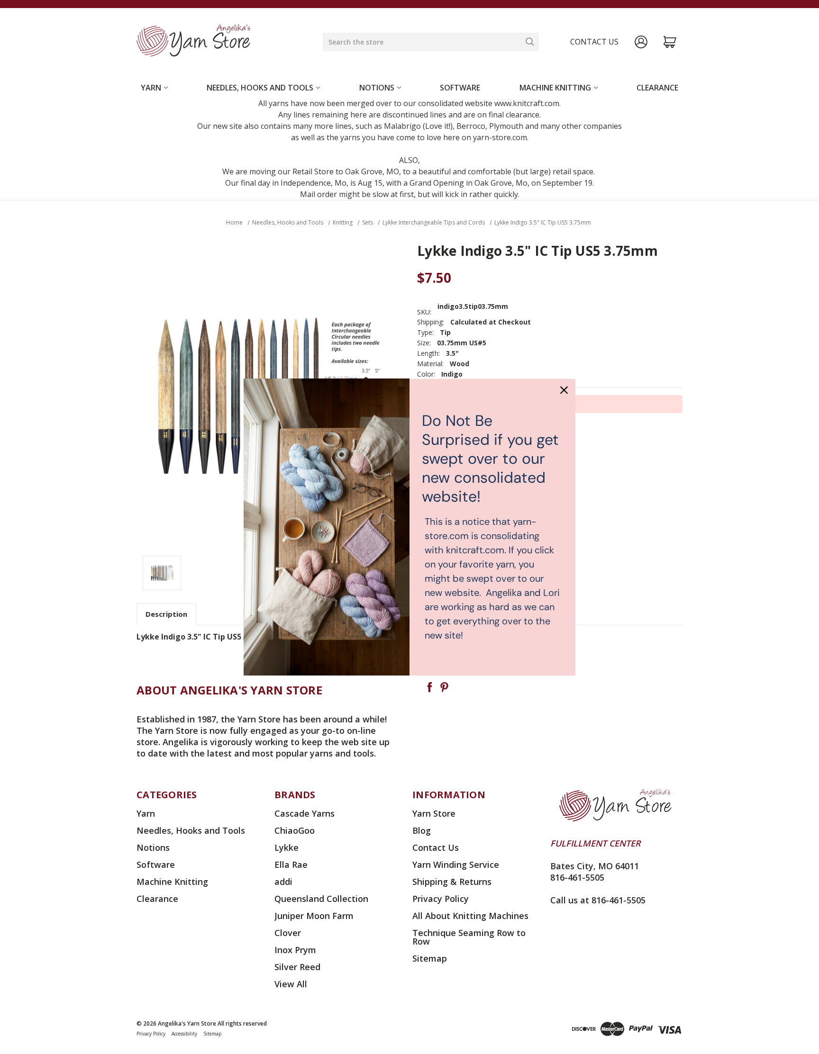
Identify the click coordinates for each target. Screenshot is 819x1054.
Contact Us (435, 847)
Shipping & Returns (451, 881)
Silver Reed (297, 967)
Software (460, 87)
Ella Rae (291, 864)
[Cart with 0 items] (670, 42)
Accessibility (184, 1033)
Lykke (286, 847)
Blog (421, 830)
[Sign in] (641, 42)
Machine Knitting (555, 87)
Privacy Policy (440, 898)
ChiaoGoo (294, 830)
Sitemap (429, 958)
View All (290, 984)
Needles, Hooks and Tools (260, 87)
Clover (287, 932)
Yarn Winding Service (455, 864)
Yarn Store (433, 813)
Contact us (594, 41)
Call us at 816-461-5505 (598, 900)
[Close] (564, 389)
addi (283, 881)
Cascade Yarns (304, 813)
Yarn (151, 87)
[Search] (530, 42)
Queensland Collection (321, 898)
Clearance (657, 87)
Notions (376, 87)
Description (166, 614)
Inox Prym (295, 949)
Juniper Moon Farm (314, 915)
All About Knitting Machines (470, 915)
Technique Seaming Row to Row (469, 937)
